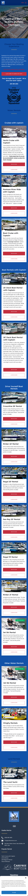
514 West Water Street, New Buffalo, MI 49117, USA (14, 844)
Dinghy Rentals (10, 723)
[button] (26, 878)
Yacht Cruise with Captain (8, 856)
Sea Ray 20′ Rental (11, 519)
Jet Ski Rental (9, 632)
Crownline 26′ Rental (12, 406)
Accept (14, 892)
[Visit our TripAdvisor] (14, 826)
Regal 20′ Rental (10, 482)
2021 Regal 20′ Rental (6, 860)
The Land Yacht (10, 782)
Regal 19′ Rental (10, 557)
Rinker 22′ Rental (11, 444)
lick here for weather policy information (14, 69)
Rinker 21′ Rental (10, 595)
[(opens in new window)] (14, 865)
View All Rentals (5, 862)
